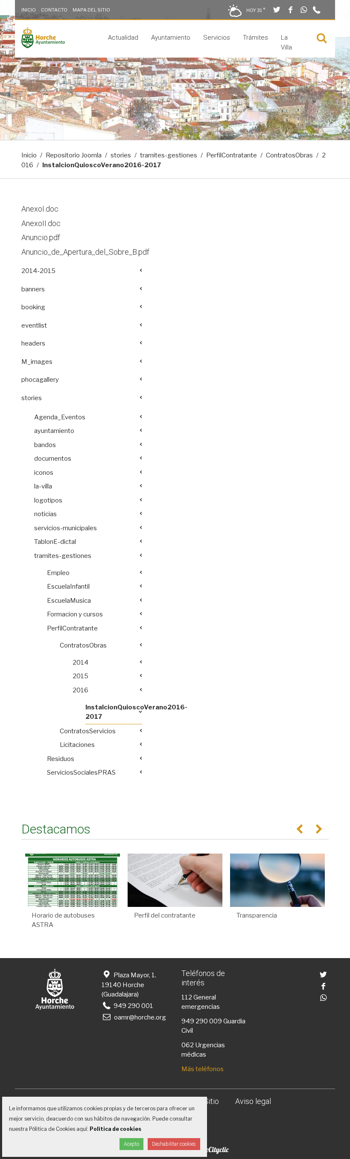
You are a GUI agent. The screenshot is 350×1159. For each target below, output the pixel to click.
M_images (36, 362)
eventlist (34, 325)
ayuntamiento (54, 431)
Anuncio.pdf (40, 237)
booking (33, 307)
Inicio (28, 10)
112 (186, 997)
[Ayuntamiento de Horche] (43, 46)
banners (33, 289)
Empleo (58, 573)
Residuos (60, 759)
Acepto (131, 1144)
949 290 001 (132, 1006)
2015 (80, 676)
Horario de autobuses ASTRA (63, 920)
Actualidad (123, 37)
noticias (45, 514)
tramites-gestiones (168, 155)
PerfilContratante (231, 155)
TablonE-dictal (55, 542)
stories (121, 155)
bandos (45, 445)
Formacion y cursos (75, 614)
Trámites (255, 37)
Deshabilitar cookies (174, 1144)
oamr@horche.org (140, 1017)
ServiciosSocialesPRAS (81, 772)
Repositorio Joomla (74, 155)
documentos (52, 458)
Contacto (54, 10)
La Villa (286, 42)
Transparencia (256, 915)
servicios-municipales (65, 528)
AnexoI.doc (39, 208)
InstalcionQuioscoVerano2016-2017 (113, 712)
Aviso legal (253, 1101)
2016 (80, 690)
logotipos (48, 500)
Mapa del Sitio (91, 10)
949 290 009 (201, 1021)
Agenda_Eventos (59, 417)
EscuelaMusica (69, 600)
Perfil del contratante (164, 915)
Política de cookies (115, 1129)
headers (33, 343)
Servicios (216, 37)
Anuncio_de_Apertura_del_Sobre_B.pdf (85, 251)
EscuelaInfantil (68, 586)
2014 (80, 662)
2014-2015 (38, 271)
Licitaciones (77, 745)
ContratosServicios (88, 731)
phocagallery (40, 379)
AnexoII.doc (41, 223)
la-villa (43, 486)
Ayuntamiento (170, 37)
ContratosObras (289, 155)
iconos (43, 472)
